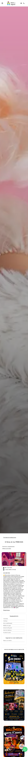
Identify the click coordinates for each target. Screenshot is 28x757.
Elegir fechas (6, 610)
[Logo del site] (11, 3)
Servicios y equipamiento (8, 546)
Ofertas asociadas (6, 548)
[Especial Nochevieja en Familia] (14, 705)
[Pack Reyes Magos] (14, 668)
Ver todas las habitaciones (9, 537)
